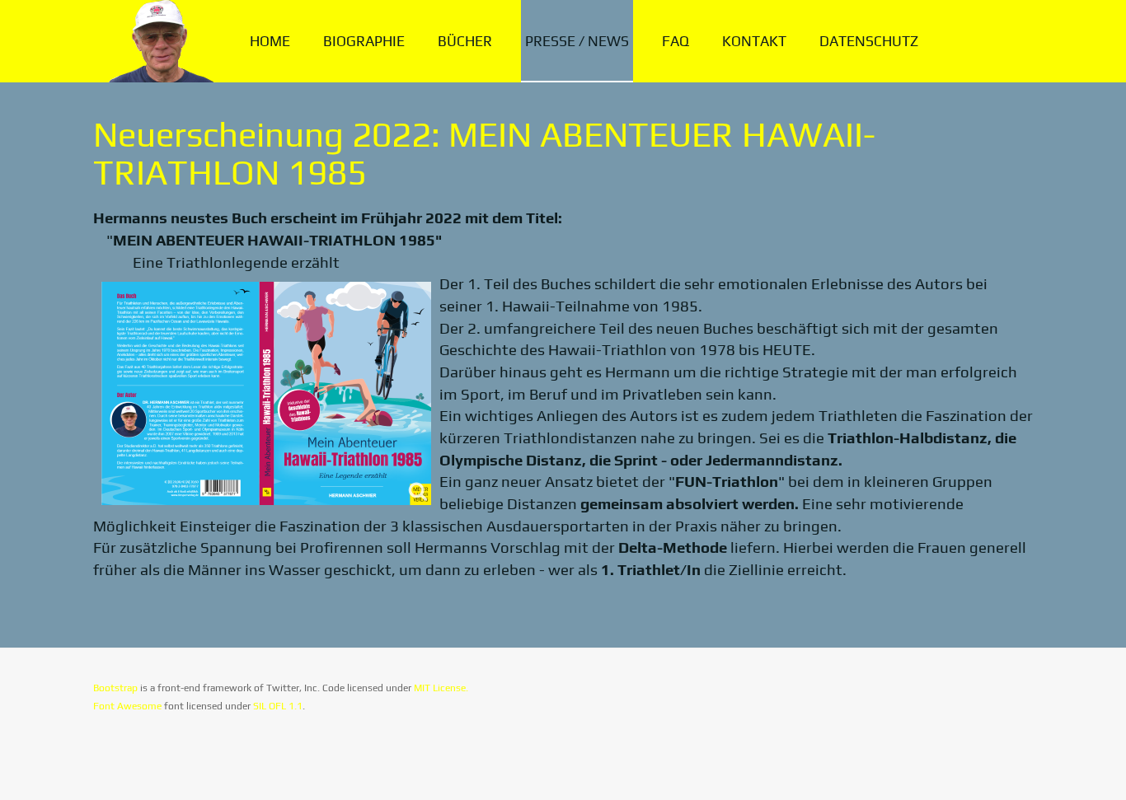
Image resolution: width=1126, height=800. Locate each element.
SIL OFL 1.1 (278, 706)
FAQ (675, 41)
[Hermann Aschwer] (157, 41)
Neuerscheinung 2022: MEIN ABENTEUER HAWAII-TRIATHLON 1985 (484, 153)
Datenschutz (868, 41)
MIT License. (441, 688)
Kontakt (754, 41)
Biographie (364, 41)
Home (270, 41)
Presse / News (577, 41)
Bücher (465, 41)
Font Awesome (127, 706)
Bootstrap (115, 688)
